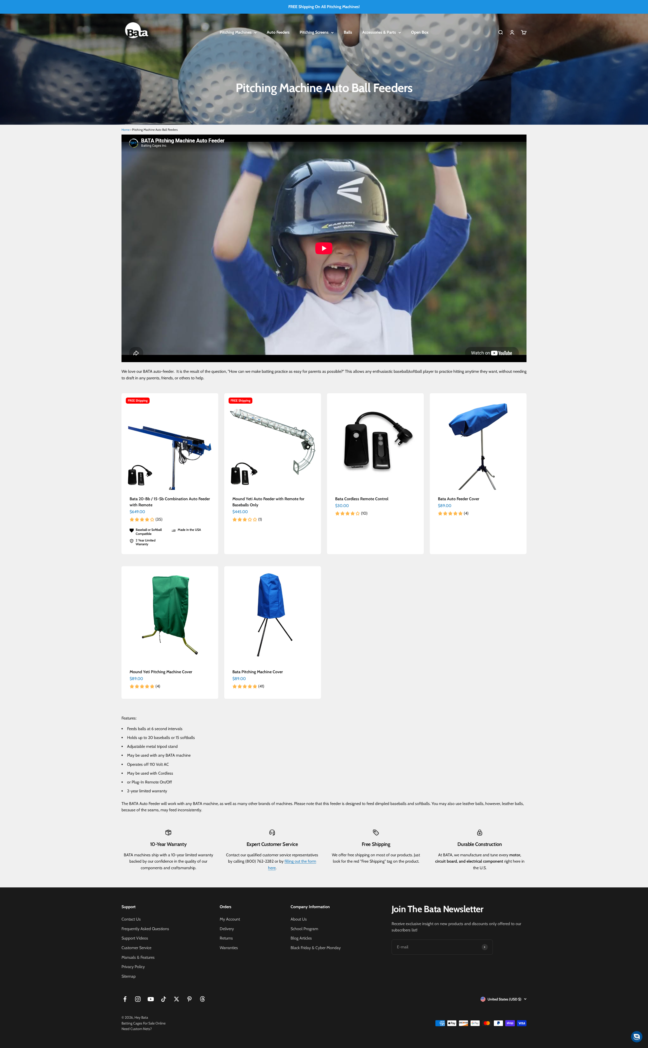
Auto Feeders (278, 32)
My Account (230, 919)
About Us (299, 919)
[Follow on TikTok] (163, 999)
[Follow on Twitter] (176, 999)
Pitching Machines (236, 32)
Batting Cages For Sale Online (144, 1023)
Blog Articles (301, 938)
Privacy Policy (133, 966)
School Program (304, 928)
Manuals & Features (138, 957)
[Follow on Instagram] (137, 999)
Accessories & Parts (379, 32)
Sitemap (129, 976)
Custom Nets (140, 1029)
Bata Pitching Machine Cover (257, 671)
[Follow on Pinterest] (189, 999)
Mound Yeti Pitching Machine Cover (161, 671)
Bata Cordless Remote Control (361, 498)
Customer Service (136, 947)
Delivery (227, 928)
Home (126, 130)
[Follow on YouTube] (150, 999)
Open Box (420, 32)
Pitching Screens (314, 32)
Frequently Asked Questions (145, 928)
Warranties (229, 947)
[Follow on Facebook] (125, 999)
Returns (226, 938)
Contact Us (131, 919)
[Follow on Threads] (202, 999)
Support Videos (135, 938)
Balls (348, 32)
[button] (636, 1036)
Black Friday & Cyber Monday (316, 947)
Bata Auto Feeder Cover (458, 498)
